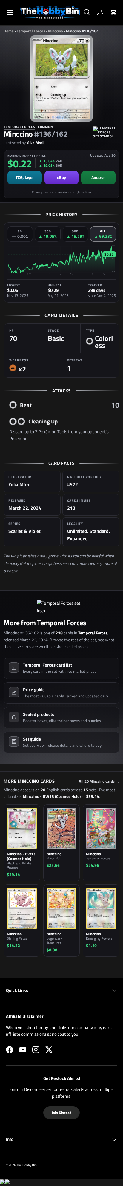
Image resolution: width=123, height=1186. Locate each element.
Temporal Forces (31, 31)
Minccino (55, 31)
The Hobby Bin (26, 1164)
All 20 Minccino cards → (99, 781)
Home (9, 31)
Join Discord (61, 1113)
